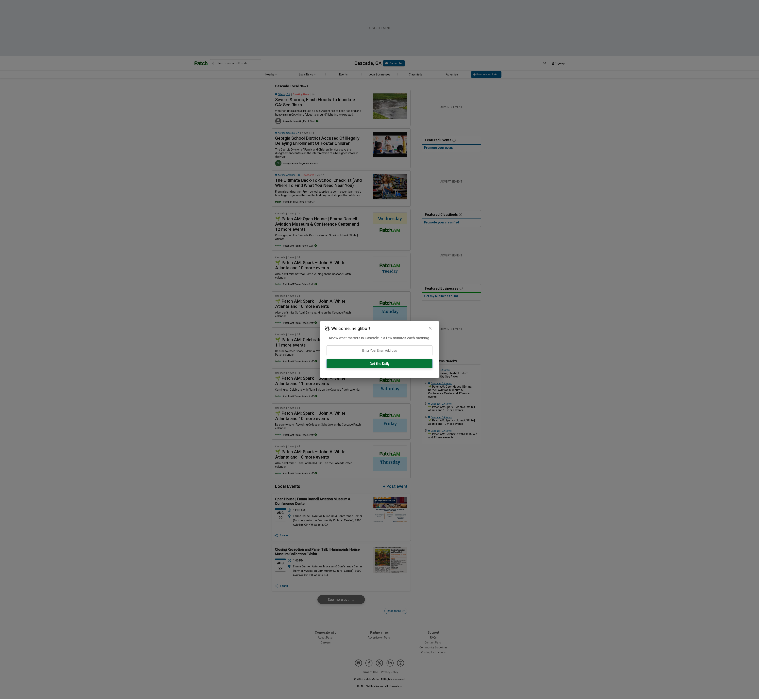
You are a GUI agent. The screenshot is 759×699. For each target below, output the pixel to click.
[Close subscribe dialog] (430, 328)
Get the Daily (379, 364)
